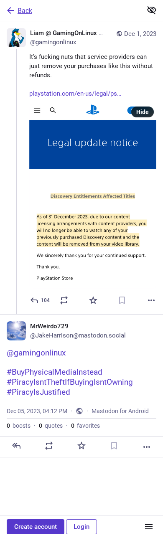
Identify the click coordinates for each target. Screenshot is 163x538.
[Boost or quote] (64, 300)
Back (25, 11)
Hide (142, 112)
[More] (151, 300)
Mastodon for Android (120, 411)
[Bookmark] (122, 300)
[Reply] (16, 446)
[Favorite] (93, 300)
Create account (35, 526)
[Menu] (148, 526)
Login (81, 526)
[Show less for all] (151, 10)
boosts (19, 425)
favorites (85, 425)
